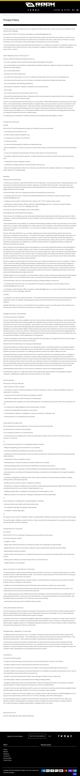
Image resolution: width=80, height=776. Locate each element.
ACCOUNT (57, 10)
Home (5, 15)
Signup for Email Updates (15, 736)
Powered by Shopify (8, 772)
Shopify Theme (25, 770)
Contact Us (6, 756)
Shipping (6, 754)
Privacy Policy (7, 758)
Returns (5, 751)
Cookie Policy (7, 760)
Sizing (5, 749)
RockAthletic (17, 770)
